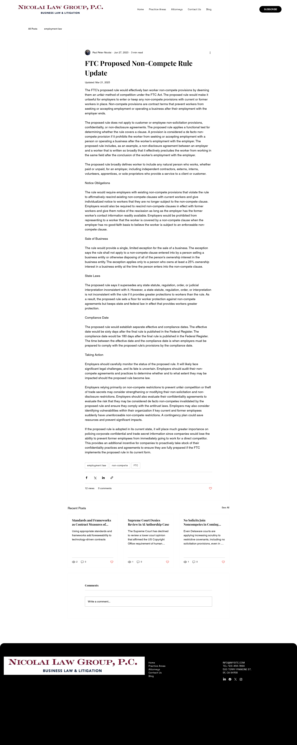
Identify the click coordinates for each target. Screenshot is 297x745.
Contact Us (155, 672)
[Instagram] (241, 679)
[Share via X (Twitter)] (95, 477)
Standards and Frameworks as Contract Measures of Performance (91, 522)
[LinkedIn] (224, 679)
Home (151, 662)
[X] (235, 679)
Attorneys (154, 669)
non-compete (120, 465)
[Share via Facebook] (86, 477)
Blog (151, 676)
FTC (136, 465)
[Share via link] (111, 477)
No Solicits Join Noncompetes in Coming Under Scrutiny (201, 522)
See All (225, 507)
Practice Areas (157, 665)
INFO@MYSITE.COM (234, 662)
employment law (53, 28)
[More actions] (210, 52)
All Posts (32, 28)
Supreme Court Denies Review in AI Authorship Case (148, 522)
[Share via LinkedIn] (103, 477)
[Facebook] (230, 679)
